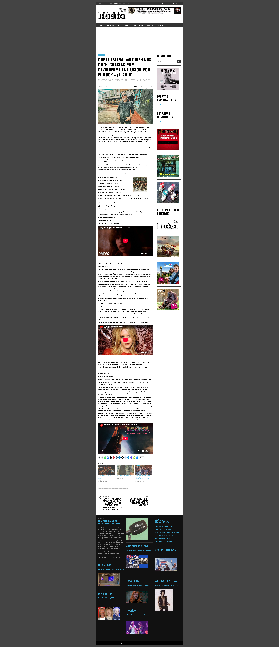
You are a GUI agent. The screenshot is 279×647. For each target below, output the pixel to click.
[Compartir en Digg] (149, 88)
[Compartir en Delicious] (144, 88)
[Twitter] (173, 3)
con (133, 615)
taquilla (159, 122)
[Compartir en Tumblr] (149, 86)
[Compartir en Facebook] (139, 86)
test (126, 488)
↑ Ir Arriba (178, 643)
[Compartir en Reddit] (147, 88)
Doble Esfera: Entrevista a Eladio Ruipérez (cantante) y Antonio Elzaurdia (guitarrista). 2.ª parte (142, 477)
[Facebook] (157, 3)
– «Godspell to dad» (164, 529)
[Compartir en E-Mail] (152, 88)
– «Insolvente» (167, 532)
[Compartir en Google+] (144, 86)
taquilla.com (160, 105)
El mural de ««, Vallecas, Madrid (111, 569)
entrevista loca (107, 488)
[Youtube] (176, 3)
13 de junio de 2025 (103, 86)
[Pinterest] (165, 3)
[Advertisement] (139, 41)
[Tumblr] (171, 3)
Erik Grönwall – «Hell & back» (163, 541)
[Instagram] (159, 3)
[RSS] (168, 3)
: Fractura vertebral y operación (167, 585)
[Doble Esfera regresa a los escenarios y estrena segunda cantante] (106, 470)
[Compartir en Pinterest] (147, 86)
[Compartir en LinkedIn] (152, 86)
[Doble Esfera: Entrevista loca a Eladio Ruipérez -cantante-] (125, 470)
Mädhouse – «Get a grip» (162, 538)
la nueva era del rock (115, 488)
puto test (123, 488)
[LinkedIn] (162, 3)
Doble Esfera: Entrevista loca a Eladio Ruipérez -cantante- (124, 476)
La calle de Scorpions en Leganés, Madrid (167, 554)
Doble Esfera (101, 488)
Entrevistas (101, 55)
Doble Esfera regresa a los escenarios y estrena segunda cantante (105, 477)
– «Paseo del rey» (167, 527)
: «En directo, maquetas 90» (138, 550)
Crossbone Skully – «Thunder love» (165, 535)
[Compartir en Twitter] (141, 86)
